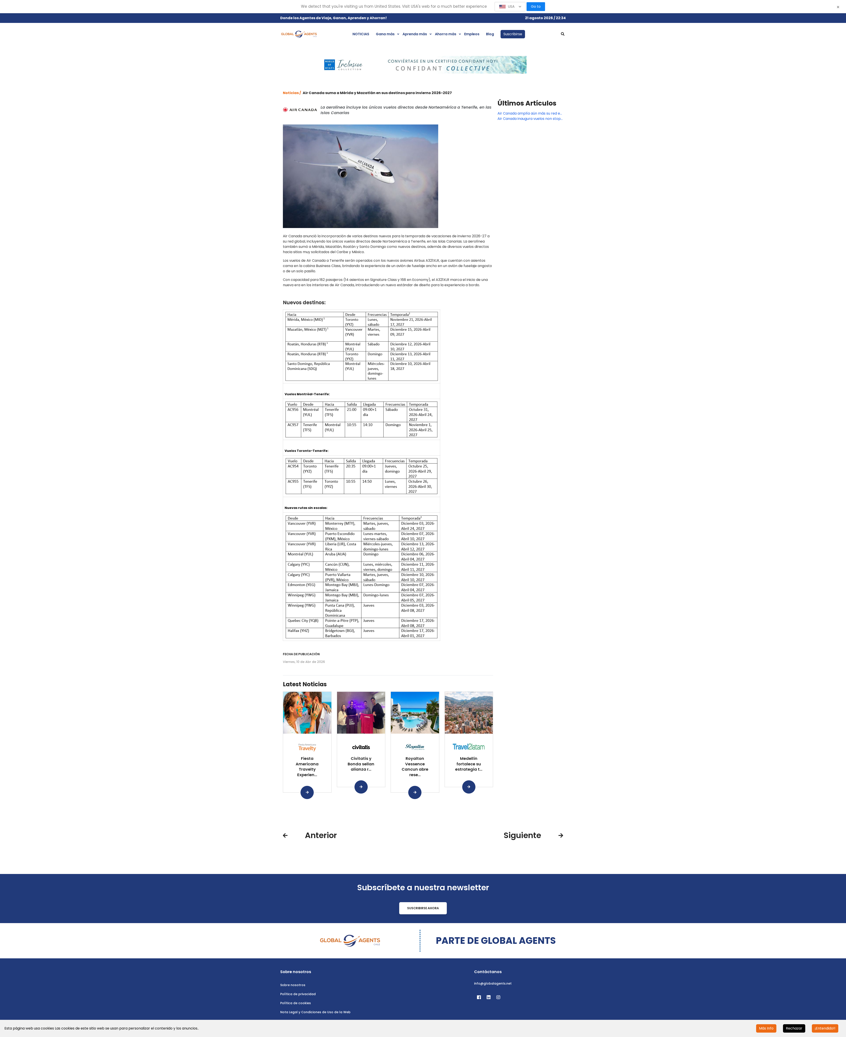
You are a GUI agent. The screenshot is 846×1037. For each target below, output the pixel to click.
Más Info (766, 1028)
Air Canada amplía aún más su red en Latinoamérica (529, 113)
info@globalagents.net (493, 983)
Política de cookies (295, 1003)
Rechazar (794, 1028)
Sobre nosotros (292, 985)
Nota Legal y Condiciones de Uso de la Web (315, 1012)
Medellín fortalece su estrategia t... (468, 764)
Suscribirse (512, 34)
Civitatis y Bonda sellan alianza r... (361, 764)
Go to (536, 6)
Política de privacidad (298, 994)
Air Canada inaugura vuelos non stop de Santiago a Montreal (529, 118)
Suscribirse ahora (423, 908)
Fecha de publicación (301, 654)
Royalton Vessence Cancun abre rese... (415, 766)
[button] (510, 6)
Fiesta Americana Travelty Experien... (307, 766)
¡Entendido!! (825, 1028)
